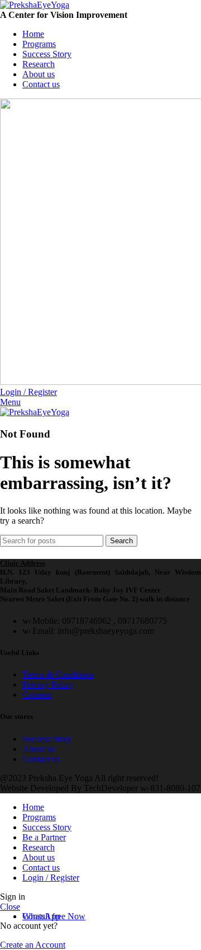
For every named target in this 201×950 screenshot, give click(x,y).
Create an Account (32, 944)
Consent (36, 694)
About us (38, 749)
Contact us (41, 759)
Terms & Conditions (58, 674)
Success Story (46, 739)
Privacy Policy (48, 684)
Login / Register (50, 877)
